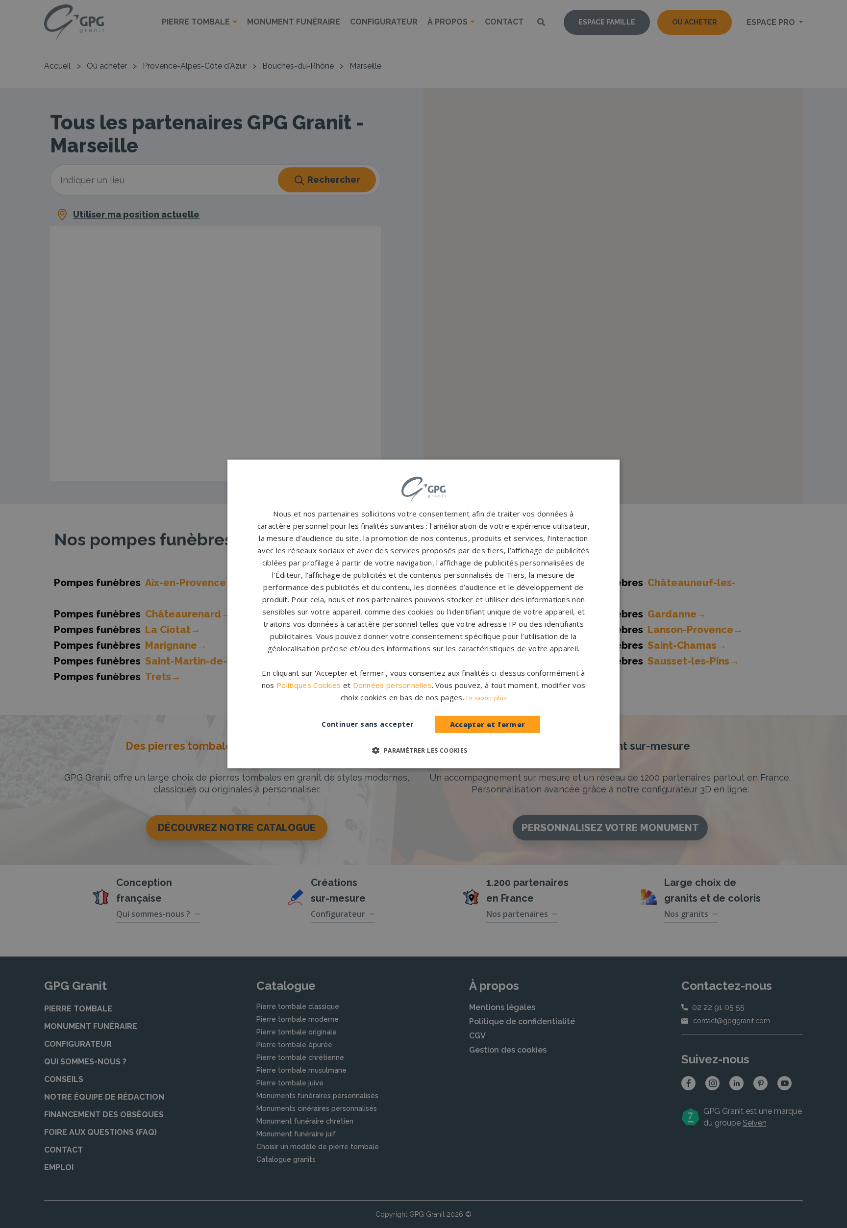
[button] (423, 750)
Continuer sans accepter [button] (367, 724)
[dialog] (423, 614)
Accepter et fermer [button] (487, 724)
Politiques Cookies (308, 685)
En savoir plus (486, 698)
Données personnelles (392, 685)
